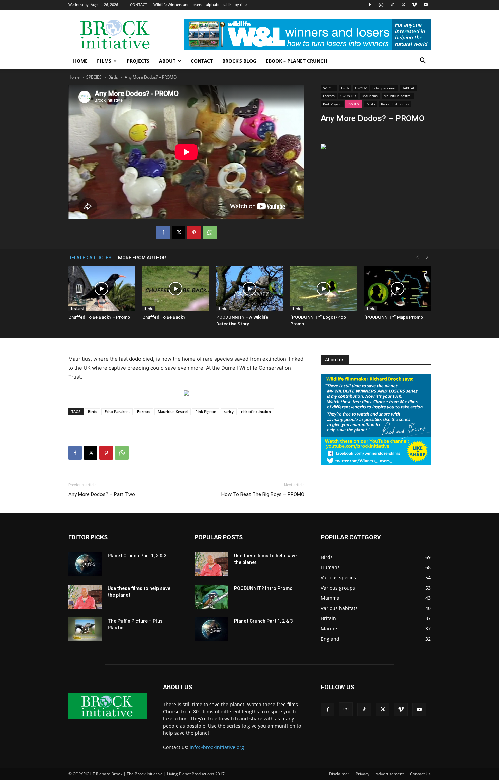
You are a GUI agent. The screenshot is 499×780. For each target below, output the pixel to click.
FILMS (104, 60)
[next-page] (427, 257)
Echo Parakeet (117, 411)
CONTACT (138, 4)
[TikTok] (392, 5)
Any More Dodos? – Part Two (101, 494)
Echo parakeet (384, 88)
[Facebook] (370, 5)
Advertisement (390, 774)
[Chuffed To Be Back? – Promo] (101, 289)
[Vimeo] (414, 5)
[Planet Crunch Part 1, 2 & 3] (85, 564)
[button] (422, 61)
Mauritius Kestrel (398, 95)
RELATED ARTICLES (89, 257)
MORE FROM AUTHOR (142, 257)
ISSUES (353, 104)
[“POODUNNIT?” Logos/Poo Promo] (323, 289)
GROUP (361, 88)
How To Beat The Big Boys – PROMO (262, 494)
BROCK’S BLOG (239, 60)
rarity (229, 411)
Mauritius (370, 95)
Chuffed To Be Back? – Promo (99, 317)
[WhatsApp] (210, 232)
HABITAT (408, 88)
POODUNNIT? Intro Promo (263, 588)
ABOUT (167, 60)
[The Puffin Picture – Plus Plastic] (85, 629)
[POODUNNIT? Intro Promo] (211, 597)
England (77, 308)
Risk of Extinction (395, 104)
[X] (403, 5)
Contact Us (420, 774)
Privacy (362, 774)
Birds (113, 77)
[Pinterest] (194, 232)
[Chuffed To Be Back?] (175, 289)
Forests (329, 95)
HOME (80, 60)
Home (74, 77)
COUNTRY (348, 95)
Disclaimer (339, 774)
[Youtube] (426, 5)
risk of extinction (256, 411)
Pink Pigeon (332, 104)
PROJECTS (138, 60)
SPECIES (94, 77)
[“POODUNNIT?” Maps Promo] (397, 289)
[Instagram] (381, 5)
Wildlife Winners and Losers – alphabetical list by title (200, 4)
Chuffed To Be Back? (163, 317)
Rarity (370, 104)
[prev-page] (417, 257)
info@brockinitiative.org (217, 747)
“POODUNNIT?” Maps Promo (393, 317)
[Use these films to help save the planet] (85, 597)
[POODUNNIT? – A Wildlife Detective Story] (249, 289)
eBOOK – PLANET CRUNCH (296, 60)
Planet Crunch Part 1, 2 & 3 (137, 555)
